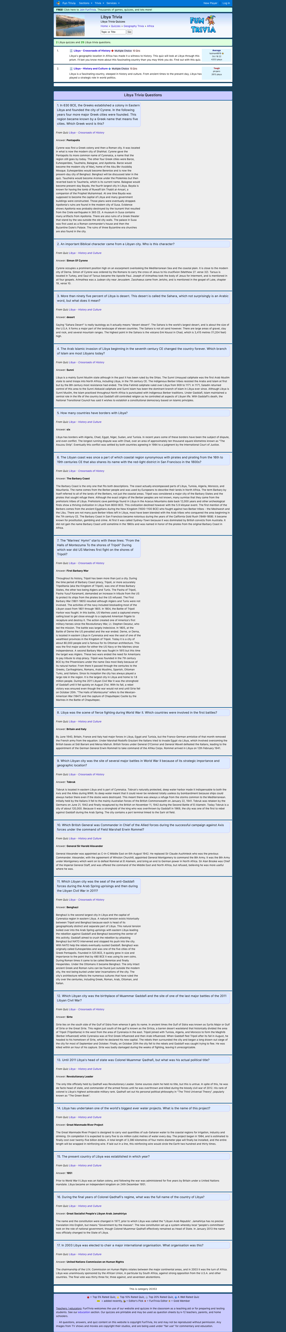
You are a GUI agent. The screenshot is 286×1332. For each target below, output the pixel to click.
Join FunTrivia (88, 9)
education (84, 1312)
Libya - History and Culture (85, 252)
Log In (226, 3)
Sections (84, 3)
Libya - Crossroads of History (86, 132)
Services (112, 3)
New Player (210, 3)
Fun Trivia (68, 3)
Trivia (98, 3)
